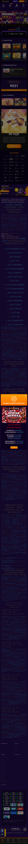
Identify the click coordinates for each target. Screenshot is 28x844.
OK (14, 447)
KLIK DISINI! (18, 430)
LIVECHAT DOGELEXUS (14, 438)
